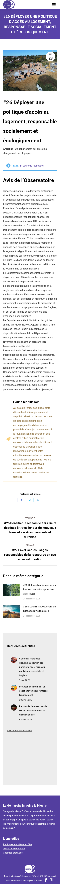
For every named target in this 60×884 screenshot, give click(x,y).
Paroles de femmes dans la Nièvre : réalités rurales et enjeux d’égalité (33, 710)
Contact (38, 880)
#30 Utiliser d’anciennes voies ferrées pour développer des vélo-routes (39, 589)
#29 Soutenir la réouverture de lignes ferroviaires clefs (39, 608)
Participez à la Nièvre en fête (17, 844)
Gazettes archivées (13, 852)
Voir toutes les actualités (19, 730)
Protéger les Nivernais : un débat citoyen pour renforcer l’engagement (33, 690)
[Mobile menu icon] (54, 5)
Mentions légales (25, 880)
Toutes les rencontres (14, 848)
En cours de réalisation (32, 165)
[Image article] (11, 590)
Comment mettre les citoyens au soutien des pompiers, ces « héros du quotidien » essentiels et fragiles (32, 667)
